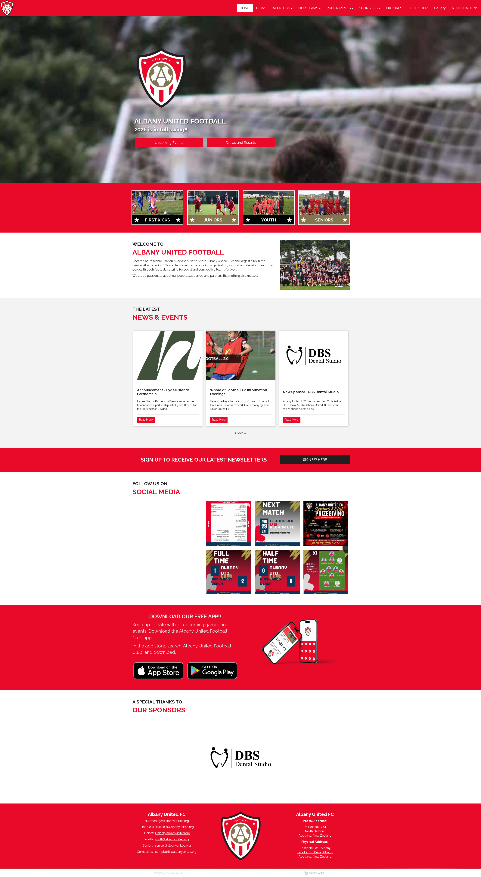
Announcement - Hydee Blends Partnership (163, 392)
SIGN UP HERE (315, 460)
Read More (146, 419)
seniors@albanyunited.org (173, 845)
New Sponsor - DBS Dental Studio (311, 392)
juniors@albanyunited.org (172, 833)
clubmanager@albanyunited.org (166, 821)
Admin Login (316, 872)
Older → (241, 433)
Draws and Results (241, 143)
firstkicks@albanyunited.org (175, 827)
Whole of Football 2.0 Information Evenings (238, 392)
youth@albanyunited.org (172, 839)
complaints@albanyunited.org (176, 852)
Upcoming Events (169, 143)
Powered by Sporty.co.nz (167, 872)
